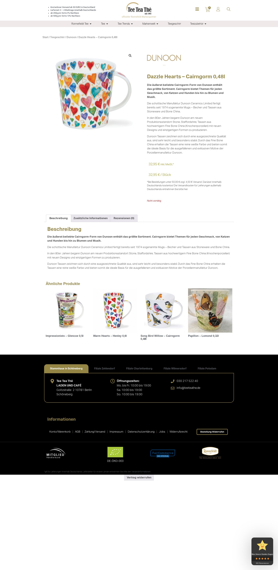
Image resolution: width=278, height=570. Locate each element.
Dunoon (72, 37)
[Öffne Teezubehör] (205, 24)
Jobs (162, 431)
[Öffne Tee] (107, 24)
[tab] (66, 368)
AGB (77, 431)
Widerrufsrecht (179, 431)
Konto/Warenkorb (60, 431)
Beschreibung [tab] (58, 218)
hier (186, 189)
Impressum (116, 431)
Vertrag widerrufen (139, 477)
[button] (197, 9)
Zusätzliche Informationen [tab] (91, 218)
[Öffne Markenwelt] (157, 24)
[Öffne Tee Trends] (132, 24)
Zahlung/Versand (95, 431)
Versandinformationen (141, 472)
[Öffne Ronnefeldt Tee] (90, 24)
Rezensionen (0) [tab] (124, 218)
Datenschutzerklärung (141, 431)
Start (45, 37)
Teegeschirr (57, 37)
